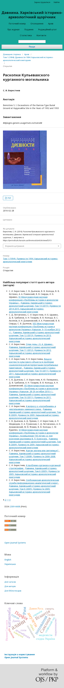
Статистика (26, 35)
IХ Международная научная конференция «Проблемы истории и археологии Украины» (33, 300)
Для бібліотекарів (12, 590)
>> (9, 499)
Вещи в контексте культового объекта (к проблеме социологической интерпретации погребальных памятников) (33, 363)
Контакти (41, 35)
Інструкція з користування (19, 656)
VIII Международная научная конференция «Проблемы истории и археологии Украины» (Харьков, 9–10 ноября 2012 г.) (34, 328)
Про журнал (13, 29)
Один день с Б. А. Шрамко (39, 344)
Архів (50, 23)
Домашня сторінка (12, 54)
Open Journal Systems (15, 542)
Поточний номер (17, 23)
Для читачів (10, 582)
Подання (28, 29)
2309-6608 (15, 506)
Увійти (57, 2)
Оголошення (37, 23)
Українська (10, 564)
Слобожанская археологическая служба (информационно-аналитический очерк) (34, 481)
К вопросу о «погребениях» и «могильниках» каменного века (32, 408)
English (7, 559)
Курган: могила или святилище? (42, 450)
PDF (9, 198)
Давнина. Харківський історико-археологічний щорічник (32, 14)
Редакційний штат (47, 29)
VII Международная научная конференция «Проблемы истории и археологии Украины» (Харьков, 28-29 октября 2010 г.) (33, 388)
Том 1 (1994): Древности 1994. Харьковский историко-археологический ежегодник (28, 59)
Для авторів (10, 586)
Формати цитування (14, 246)
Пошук (32, 47)
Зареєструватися (42, 2)
